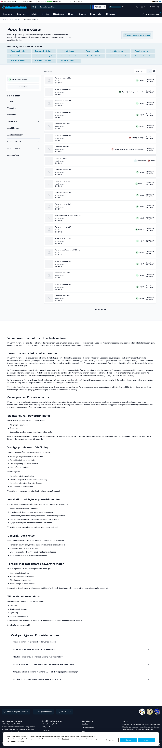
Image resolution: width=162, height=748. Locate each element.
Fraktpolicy (149, 729)
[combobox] (60, 7)
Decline (128, 740)
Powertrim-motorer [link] (31, 20)
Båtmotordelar (58, 14)
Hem (4, 20)
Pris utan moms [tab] (127, 7)
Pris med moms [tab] (115, 7)
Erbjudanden (110, 14)
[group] (151, 71)
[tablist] (121, 7)
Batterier (34, 14)
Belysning (45, 14)
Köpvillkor (85, 724)
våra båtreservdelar (20, 625)
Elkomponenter (95, 14)
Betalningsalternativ (88, 727)
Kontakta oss (46, 730)
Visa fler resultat (100, 309)
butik (51, 721)
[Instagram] (158, 744)
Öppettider (45, 721)
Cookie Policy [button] (66, 739)
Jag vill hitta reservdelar (152, 14)
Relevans (139, 71)
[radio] (149, 71)
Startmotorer (8, 14)
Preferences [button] (20, 741)
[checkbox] (23, 79)
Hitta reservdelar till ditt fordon (138, 35)
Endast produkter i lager (19, 79)
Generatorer (21, 14)
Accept (146, 740)
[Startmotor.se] (14, 7)
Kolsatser (82, 14)
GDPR (83, 731)
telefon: (59, 721)
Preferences (110, 740)
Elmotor (71, 14)
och (54, 721)
